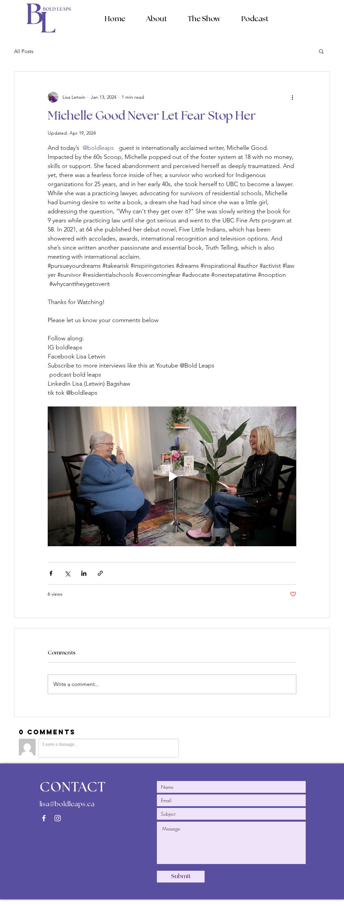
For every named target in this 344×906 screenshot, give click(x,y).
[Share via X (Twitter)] (67, 573)
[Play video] (172, 476)
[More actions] (292, 97)
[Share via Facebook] (51, 573)
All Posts (23, 51)
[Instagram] (57, 818)
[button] (156, 18)
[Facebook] (44, 818)
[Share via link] (100, 573)
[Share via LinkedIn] (84, 573)
